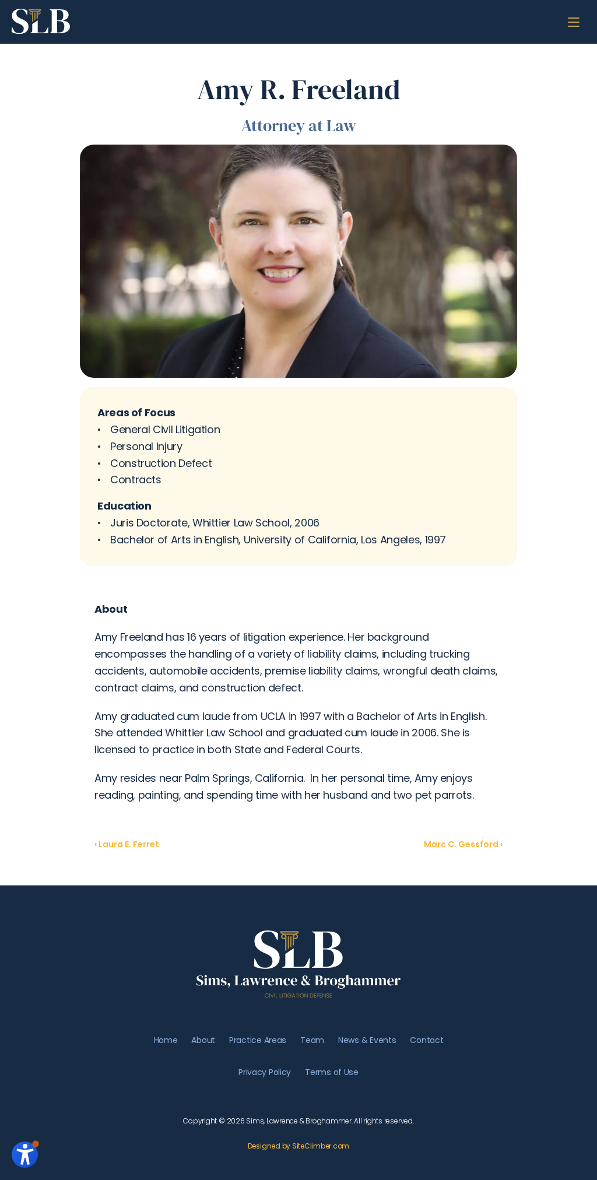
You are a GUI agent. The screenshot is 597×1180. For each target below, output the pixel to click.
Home (166, 1040)
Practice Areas (257, 1040)
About (203, 1040)
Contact (426, 1040)
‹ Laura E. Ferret (126, 844)
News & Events (367, 1040)
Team (312, 1040)
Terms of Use (332, 1072)
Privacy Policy (264, 1072)
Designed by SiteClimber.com (299, 1146)
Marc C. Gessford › (463, 844)
